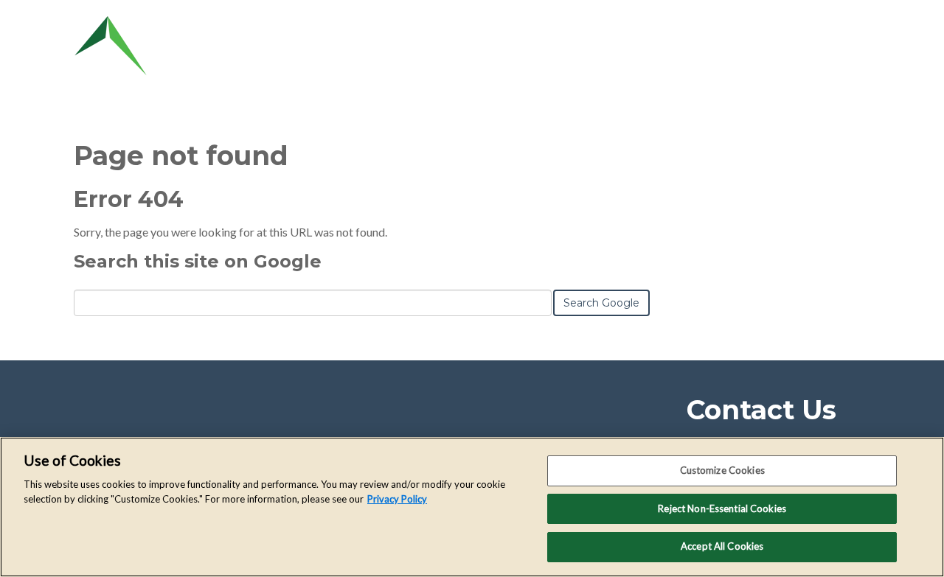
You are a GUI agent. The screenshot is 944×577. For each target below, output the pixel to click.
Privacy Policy (397, 499)
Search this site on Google (198, 261)
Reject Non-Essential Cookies (722, 508)
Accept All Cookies (722, 546)
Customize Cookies (722, 470)
